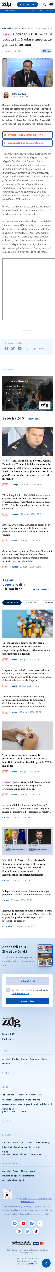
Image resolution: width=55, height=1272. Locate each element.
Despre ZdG (8, 1034)
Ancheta (6, 1171)
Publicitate (8, 1039)
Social (13, 660)
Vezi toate (33, 418)
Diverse (6, 1063)
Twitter (27, 1231)
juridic (5, 1111)
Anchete (6, 1154)
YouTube (23, 1223)
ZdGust (7, 1120)
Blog (5, 1087)
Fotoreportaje (43, 1142)
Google (19, 1231)
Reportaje (18, 1142)
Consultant (8, 1108)
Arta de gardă (25, 1104)
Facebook (32, 1223)
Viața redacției (33, 1099)
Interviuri (7, 1147)
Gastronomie (9, 1104)
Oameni (29, 1142)
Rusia (31, 603)
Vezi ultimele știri (42, 589)
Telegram (15, 1223)
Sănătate (22, 1094)
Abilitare (6, 1142)
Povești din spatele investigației (18, 1175)
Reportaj (17, 1154)
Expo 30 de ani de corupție (27, 1147)
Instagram (40, 1223)
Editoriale (19, 1099)
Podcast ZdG (35, 1094)
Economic (7, 926)
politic (14, 1111)
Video (5, 1072)
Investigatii (9, 1163)
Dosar (16, 1171)
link (9, 400)
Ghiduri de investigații (13, 1180)
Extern (45, 1059)
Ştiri (16, 28)
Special (7, 1135)
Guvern (12, 603)
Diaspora (6, 1099)
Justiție (14, 485)
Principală (6, 28)
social (23, 1111)
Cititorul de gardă (43, 1104)
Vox (26, 1154)
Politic (24, 28)
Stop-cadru (36, 1154)
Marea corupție (28, 1171)
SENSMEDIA (32, 1264)
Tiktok (36, 1231)
